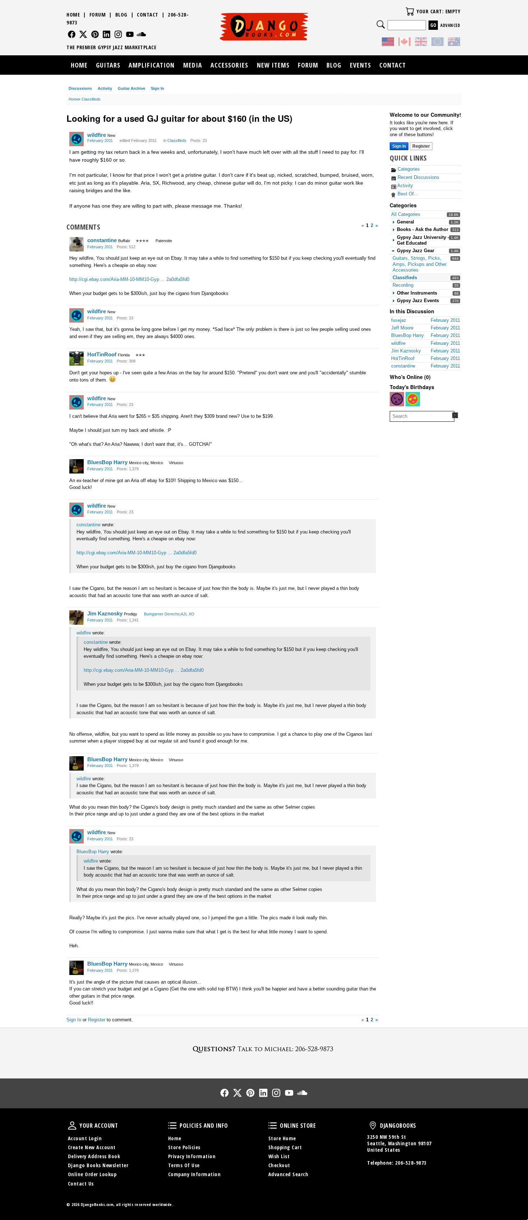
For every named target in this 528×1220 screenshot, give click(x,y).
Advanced (450, 25)
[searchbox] (422, 416)
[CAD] (404, 42)
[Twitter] (83, 34)
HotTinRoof (101, 354)
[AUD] (454, 42)
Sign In (157, 88)
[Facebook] (71, 34)
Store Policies (184, 1147)
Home (73, 14)
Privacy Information (192, 1156)
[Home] (264, 26)
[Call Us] (264, 1048)
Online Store (272, 1125)
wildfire (96, 135)
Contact (147, 14)
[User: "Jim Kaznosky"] (76, 617)
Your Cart (410, 11)
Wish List (279, 1156)
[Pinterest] (95, 34)
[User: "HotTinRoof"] (76, 358)
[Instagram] (118, 34)
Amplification (152, 65)
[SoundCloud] (141, 34)
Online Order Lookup (92, 1174)
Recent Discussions (417, 177)
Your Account (72, 1125)
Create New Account (92, 1147)
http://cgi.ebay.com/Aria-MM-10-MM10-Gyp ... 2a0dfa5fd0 (129, 279)
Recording (403, 285)
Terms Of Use (184, 1165)
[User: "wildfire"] (76, 139)
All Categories (405, 214)
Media (192, 65)
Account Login (85, 1138)
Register (421, 146)
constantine (102, 240)
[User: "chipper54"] (397, 399)
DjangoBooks (373, 1125)
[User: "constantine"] (76, 244)
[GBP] (421, 42)
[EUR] (437, 42)
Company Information (194, 1174)
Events (360, 65)
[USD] (388, 42)
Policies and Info (172, 1125)
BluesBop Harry (107, 462)
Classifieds (405, 277)
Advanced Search (288, 1174)
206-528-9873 (411, 1162)
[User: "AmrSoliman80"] (413, 399)
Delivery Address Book (94, 1156)
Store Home (282, 1138)
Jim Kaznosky (104, 613)
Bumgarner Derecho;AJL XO (169, 614)
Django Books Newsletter (98, 1165)
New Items (273, 65)
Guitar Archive (131, 88)
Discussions (80, 88)
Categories (408, 169)
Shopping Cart (285, 1147)
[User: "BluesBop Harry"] (76, 466)
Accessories (229, 65)
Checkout (279, 1165)
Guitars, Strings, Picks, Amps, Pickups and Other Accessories (419, 264)
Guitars (108, 65)
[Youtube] (130, 34)
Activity (105, 88)
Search (380, 24)
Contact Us (81, 1183)
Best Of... (407, 194)
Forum (97, 14)
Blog (121, 14)
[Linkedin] (106, 34)
